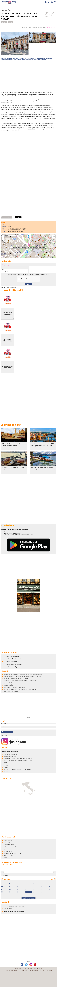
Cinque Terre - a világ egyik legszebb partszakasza (18, 758)
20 (25, 889)
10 (2, 886)
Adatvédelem (47, 970)
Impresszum (9, 970)
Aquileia (5, 857)
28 (33, 892)
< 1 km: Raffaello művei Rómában (13, 659)
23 (49, 889)
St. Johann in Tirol (8, 851)
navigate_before (2, 879)
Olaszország (4, 10)
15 (41, 886)
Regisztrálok (4, 735)
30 (49, 892)
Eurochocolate (8, 909)
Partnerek (25, 970)
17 (2, 889)
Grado (5, 762)
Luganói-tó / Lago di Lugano (10, 846)
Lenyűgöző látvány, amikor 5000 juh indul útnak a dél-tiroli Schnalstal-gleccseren (23, 674)
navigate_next (55, 875)
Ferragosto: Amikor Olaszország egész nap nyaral (16, 678)
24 (2, 892)
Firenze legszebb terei (10, 756)
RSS (41, 970)
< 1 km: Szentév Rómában (11, 656)
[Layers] (53, 236)
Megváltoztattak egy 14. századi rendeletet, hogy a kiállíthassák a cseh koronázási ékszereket (43, 445)
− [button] (2, 238)
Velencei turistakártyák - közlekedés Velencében (18, 760)
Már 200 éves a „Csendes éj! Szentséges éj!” (14, 687)
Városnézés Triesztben (10, 754)
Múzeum (4, 22)
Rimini (5, 764)
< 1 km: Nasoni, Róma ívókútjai (13, 664)
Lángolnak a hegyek (8, 684)
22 (41, 889)
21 (33, 889)
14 (33, 886)
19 (17, 889)
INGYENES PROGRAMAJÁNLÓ (11, 862)
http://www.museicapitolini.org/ (15, 231)
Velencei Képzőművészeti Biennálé (14, 906)
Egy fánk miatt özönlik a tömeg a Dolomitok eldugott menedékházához (13, 468)
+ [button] (2, 236)
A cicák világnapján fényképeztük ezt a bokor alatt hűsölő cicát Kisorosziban (22, 682)
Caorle (5, 771)
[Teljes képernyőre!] (3, 240)
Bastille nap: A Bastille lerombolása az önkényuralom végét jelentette (20, 680)
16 (49, 886)
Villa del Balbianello (8, 840)
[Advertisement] (28, 76)
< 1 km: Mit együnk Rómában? (12, 661)
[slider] (51, 27)
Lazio (10, 10)
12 (17, 886)
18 (10, 889)
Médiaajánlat (34, 970)
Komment (31, 265)
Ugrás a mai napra (28, 898)
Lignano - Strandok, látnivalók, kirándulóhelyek (17, 769)
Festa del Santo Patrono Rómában (14, 911)
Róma (10, 22)
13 (25, 886)
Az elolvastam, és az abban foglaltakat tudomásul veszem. (29, 274)
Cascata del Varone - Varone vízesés (12, 853)
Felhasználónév (4, 723)
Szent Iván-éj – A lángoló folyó (11, 691)
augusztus (7, 879)
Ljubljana (6, 849)
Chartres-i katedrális (8, 855)
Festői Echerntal (7, 848)
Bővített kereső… (5, 875)
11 (10, 886)
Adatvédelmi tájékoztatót (16, 274)
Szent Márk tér (8, 766)
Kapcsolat (17, 970)
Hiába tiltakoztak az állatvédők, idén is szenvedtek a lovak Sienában (12, 444)
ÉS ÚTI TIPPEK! (6, 864)
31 (2, 895)
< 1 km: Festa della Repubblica (13, 667)
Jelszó (2, 727)
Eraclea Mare (7, 842)
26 (17, 892)
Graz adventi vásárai (8, 685)
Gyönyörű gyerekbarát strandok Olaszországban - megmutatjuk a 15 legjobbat (23, 676)
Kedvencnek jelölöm (7, 217)
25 (10, 892)
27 (25, 892)
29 (41, 892)
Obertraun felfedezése (9, 844)
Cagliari (6, 767)
